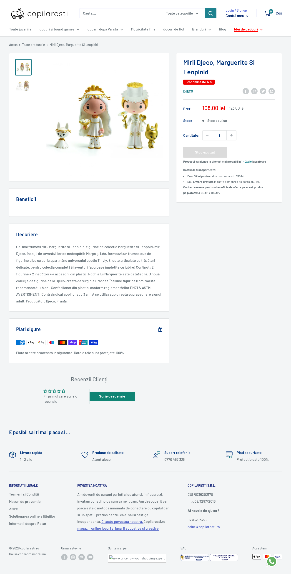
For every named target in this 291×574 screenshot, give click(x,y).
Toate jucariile (20, 29)
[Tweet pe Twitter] (263, 90)
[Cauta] (210, 13)
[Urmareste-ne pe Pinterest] (81, 557)
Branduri (199, 29)
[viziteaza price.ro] (137, 557)
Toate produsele (33, 45)
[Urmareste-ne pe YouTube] (90, 557)
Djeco (188, 91)
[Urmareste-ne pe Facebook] (64, 557)
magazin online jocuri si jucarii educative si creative (118, 528)
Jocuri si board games (57, 29)
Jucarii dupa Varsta (103, 29)
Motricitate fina (143, 29)
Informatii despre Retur (27, 523)
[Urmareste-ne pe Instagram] (73, 557)
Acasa (13, 45)
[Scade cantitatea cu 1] (207, 135)
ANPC (13, 509)
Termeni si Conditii (24, 494)
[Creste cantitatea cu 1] (231, 135)
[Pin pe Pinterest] (254, 90)
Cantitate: (191, 135)
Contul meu (235, 15)
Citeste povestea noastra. (122, 521)
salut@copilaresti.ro (204, 526)
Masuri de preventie (25, 501)
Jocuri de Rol (173, 29)
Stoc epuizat (205, 152)
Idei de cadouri (246, 29)
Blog (222, 29)
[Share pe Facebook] (246, 90)
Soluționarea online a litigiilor (32, 516)
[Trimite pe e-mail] (271, 90)
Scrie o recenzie (112, 396)
